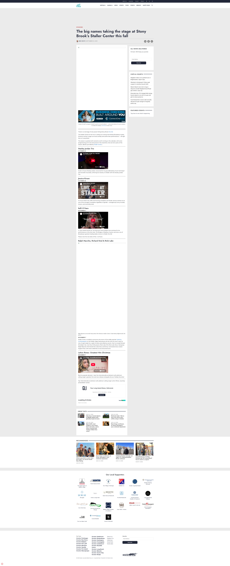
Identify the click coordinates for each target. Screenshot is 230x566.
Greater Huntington (98, 540)
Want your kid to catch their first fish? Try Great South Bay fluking (85, 459)
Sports (121, 5)
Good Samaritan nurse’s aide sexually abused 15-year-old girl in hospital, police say (141, 101)
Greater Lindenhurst (98, 543)
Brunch (139, 5)
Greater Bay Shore (82, 540)
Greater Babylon (81, 542)
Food (127, 5)
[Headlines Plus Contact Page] (122, 401)
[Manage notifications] (2, 564)
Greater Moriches (81, 545)
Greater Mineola (97, 551)
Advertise (131, 1)
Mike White (82, 41)
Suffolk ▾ (102, 5)
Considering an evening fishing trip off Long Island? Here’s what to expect (144, 458)
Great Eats (110, 542)
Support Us (110, 538)
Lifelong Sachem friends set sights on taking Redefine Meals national (124, 457)
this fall (111, 132)
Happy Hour (146, 5)
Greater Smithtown (98, 536)
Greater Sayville (81, 547)
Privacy (142, 1)
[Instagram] (152, 1)
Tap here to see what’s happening (140, 113)
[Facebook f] (146, 1)
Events (133, 5)
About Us (125, 1)
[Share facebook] (148, 41)
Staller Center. (98, 144)
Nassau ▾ (109, 5)
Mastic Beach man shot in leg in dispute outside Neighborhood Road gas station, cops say (141, 88)
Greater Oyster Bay (98, 552)
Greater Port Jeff (81, 543)
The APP (137, 1)
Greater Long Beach (98, 549)
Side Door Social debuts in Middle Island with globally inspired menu (93, 417)
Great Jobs (110, 543)
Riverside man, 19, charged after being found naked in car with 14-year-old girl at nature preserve (141, 95)
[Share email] (145, 41)
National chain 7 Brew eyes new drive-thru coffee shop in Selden (117, 417)
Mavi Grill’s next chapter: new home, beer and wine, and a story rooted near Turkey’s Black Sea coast (92, 427)
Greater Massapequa (82, 550)
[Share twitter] (152, 41)
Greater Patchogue (82, 538)
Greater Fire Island (82, 549)
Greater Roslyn (96, 554)
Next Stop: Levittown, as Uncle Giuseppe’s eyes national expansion (118, 425)
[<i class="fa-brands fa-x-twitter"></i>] (149, 1)
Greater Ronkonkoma (98, 538)
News (116, 5)
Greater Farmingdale (98, 542)
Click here (104, 125)
